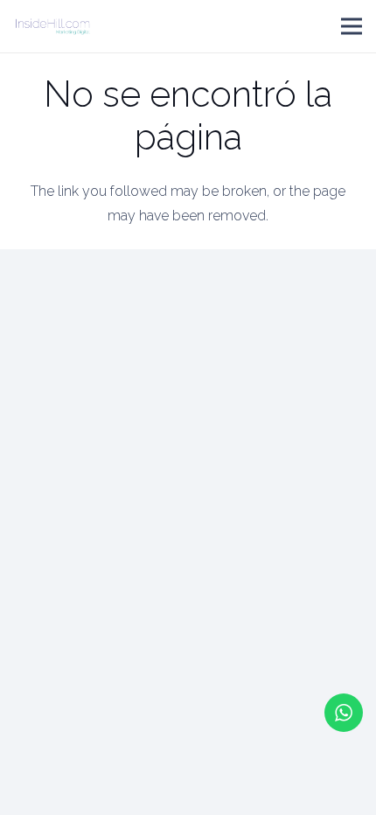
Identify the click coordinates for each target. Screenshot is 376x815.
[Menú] (351, 26)
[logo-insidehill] (53, 26)
